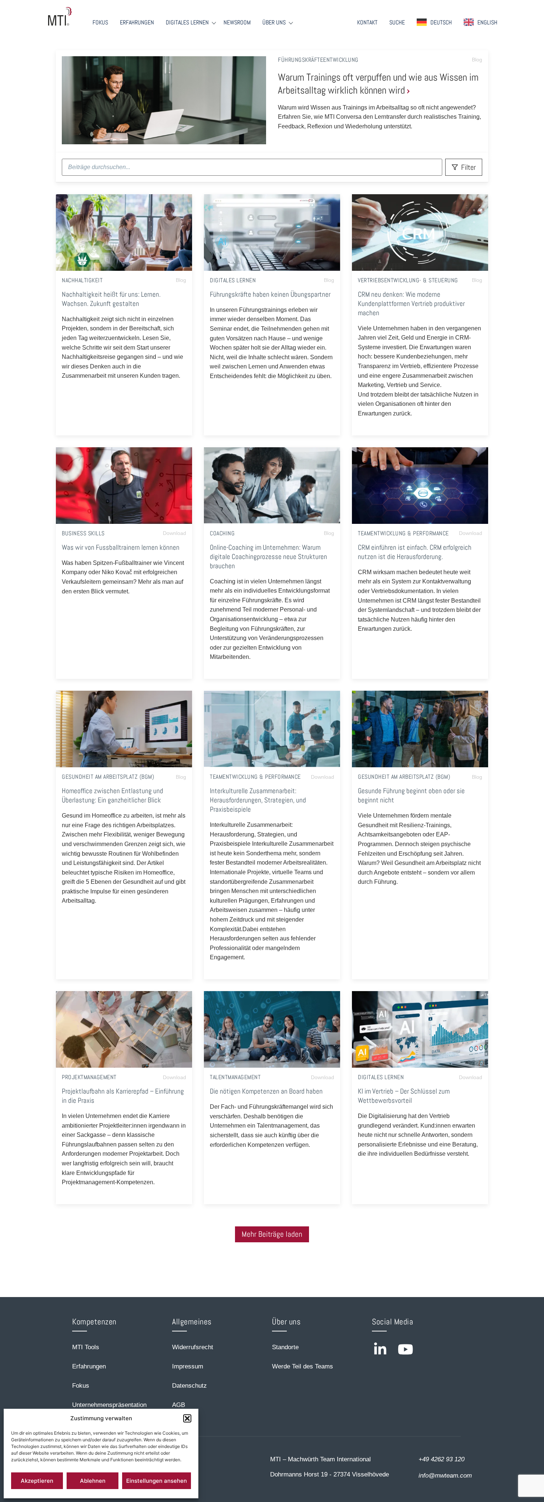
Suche (397, 22)
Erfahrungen (137, 22)
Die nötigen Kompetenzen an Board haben (266, 1091)
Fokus (100, 22)
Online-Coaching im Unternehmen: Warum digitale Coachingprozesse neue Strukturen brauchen (268, 556)
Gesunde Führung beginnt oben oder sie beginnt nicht (411, 795)
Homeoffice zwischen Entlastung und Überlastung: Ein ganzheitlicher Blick (112, 795)
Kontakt (367, 22)
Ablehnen (92, 1480)
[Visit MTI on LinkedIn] (380, 1349)
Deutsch (441, 22)
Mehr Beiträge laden (272, 1234)
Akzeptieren (37, 1480)
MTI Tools (85, 1347)
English (487, 22)
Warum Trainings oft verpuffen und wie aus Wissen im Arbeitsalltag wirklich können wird (378, 84)
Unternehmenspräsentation (109, 1404)
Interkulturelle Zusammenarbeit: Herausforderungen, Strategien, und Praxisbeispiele (258, 800)
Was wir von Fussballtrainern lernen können (120, 547)
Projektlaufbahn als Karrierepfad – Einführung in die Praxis (123, 1096)
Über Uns (274, 22)
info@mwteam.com (445, 1475)
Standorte (285, 1347)
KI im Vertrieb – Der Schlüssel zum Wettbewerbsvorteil (404, 1096)
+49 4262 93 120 (441, 1459)
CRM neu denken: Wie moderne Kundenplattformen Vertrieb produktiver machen (411, 303)
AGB (178, 1404)
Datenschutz (189, 1385)
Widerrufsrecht (192, 1347)
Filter (468, 167)
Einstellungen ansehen (156, 1480)
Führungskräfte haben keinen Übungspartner (270, 294)
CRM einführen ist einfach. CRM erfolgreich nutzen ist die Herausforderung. (414, 552)
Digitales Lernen (187, 22)
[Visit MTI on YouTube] (405, 1349)
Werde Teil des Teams (302, 1366)
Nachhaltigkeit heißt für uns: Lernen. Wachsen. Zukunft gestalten (111, 299)
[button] (187, 1418)
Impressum (187, 1366)
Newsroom (237, 22)
